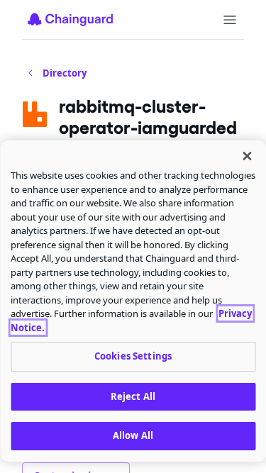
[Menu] (230, 20)
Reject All (133, 396)
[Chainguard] (70, 19)
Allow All (133, 435)
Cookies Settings (133, 356)
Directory (65, 73)
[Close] (246, 156)
